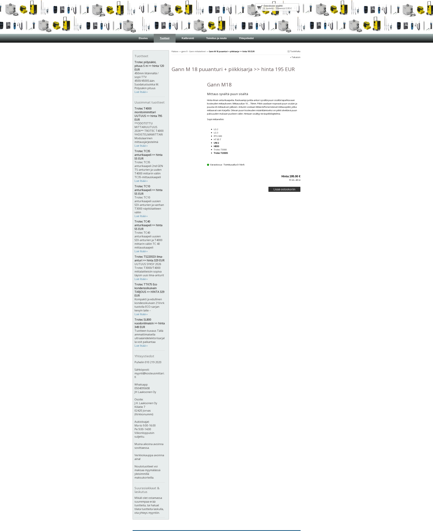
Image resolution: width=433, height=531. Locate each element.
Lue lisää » (141, 92)
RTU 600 (218, 136)
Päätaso (175, 51)
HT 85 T (217, 139)
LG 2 (216, 129)
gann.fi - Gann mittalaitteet (193, 51)
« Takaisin (295, 57)
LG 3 (216, 132)
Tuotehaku (295, 51)
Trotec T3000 (220, 149)
